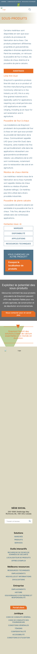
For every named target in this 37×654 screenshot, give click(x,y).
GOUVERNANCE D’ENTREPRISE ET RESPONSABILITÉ (18, 596)
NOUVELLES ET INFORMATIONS (18, 576)
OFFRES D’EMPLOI (18, 561)
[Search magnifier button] (30, 521)
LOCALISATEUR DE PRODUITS (19, 558)
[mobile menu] (34, 9)
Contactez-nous (11, 224)
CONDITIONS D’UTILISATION (18, 638)
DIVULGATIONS (18, 580)
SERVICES (18, 543)
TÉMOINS (18, 628)
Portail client (18, 607)
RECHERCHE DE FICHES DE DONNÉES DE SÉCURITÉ (18, 553)
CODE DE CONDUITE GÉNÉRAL (18, 617)
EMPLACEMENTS (18, 573)
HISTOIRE (18, 592)
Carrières (3, 1)
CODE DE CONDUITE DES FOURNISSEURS (18, 621)
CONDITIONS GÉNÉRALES (18, 625)
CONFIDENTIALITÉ (18, 631)
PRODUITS (18, 540)
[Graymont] (3, 9)
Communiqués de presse (14, 1)
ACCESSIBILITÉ (18, 635)
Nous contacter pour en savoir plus (18, 314)
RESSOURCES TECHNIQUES (29, 1)
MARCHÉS (18, 537)
